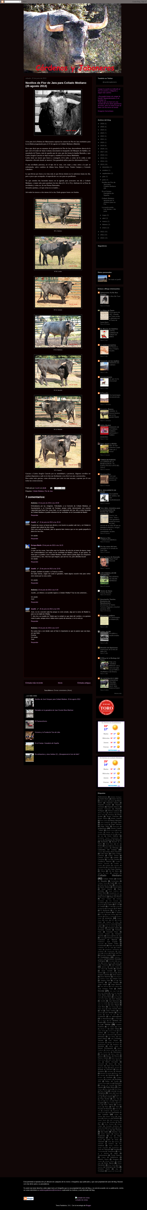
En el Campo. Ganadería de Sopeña (47, 743)
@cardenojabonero (110, 82)
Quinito (116, 1114)
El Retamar (107, 912)
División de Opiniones (109, 648)
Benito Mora (109, 844)
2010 (102, 238)
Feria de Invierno (110, 926)
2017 (102, 152)
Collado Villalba (108, 879)
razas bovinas (102, 1122)
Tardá (109, 1141)
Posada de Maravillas (105, 1109)
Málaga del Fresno (113, 1042)
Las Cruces (118, 1022)
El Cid (117, 904)
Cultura (119, 883)
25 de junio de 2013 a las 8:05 (50, 609)
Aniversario (116, 826)
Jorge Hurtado (113, 982)
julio (104, 176)
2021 (102, 139)
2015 (102, 158)
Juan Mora (101, 1007)
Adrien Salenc (104, 801)
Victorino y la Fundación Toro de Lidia (47, 732)
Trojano (103, 1157)
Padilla (112, 1091)
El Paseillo (104, 393)
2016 (102, 155)
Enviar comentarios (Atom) (63, 690)
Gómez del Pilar (116, 953)
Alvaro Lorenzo (116, 818)
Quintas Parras (110, 1116)
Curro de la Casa (106, 885)
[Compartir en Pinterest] (64, 488)
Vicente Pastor (109, 1161)
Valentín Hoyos (103, 1159)
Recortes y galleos (107, 615)
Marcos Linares (103, 1058)
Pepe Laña (109, 1101)
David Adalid (117, 887)
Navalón (102, 1075)
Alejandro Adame (112, 803)
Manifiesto (116, 1044)
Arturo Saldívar (112, 836)
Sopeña (100, 1139)
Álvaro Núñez (104, 820)
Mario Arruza (101, 1060)
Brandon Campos (103, 848)
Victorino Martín (104, 1169)
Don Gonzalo (113, 901)
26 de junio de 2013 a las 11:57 (48, 628)
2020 (102, 142)
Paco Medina (108, 1089)
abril (104, 218)
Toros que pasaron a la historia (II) (113, 478)
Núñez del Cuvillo (112, 1081)
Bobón (100, 846)
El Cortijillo (101, 906)
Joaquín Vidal (105, 980)
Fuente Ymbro (113, 943)
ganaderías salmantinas (112, 949)
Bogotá (107, 846)
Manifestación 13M (103, 1044)
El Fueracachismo (41, 721)
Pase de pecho (109, 1095)
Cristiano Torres (102, 883)
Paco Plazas (118, 1089)
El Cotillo (110, 906)
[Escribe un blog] (57, 488)
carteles (116, 857)
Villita (116, 1169)
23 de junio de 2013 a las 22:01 (50, 569)
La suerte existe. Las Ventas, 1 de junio (109, 209)
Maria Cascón (115, 1058)
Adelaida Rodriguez (116, 797)
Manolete (101, 1046)
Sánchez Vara (117, 1132)
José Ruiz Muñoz (103, 999)
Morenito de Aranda (105, 1073)
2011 (102, 235)
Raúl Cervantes (114, 1120)
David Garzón (107, 889)
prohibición (106, 1110)
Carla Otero (104, 853)
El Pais (115, 910)
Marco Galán (115, 1054)
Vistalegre (101, 1171)
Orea (110, 1083)
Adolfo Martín (104, 799)
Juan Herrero (114, 1003)
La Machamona (106, 1018)
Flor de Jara (49, 491)
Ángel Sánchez (116, 824)
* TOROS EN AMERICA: (108, 540)
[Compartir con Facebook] (62, 488)
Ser (111, 1135)
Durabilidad (101, 902)
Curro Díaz (118, 885)
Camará (100, 851)
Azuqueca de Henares (113, 840)
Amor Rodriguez (105, 822)
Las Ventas (105, 1024)
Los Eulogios (111, 1032)
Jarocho (119, 969)
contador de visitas (81, 1200)
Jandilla (110, 969)
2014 (102, 161)
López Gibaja (114, 1029)
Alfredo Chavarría (114, 812)
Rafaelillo (116, 1118)
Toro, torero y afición (108, 444)
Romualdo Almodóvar (112, 1126)
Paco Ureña (104, 1091)
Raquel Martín (102, 1120)
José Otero (107, 997)
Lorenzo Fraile (112, 1030)
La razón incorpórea (108, 345)
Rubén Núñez (111, 1128)
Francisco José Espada (107, 942)
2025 (102, 127)
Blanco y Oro (105, 538)
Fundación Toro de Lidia (105, 947)
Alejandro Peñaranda (104, 809)
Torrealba (116, 1149)
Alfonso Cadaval (113, 811)
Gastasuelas (110, 951)
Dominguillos (105, 474)
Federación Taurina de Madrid (106, 924)
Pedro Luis (118, 1097)
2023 (102, 133)
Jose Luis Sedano (103, 993)
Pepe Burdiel (104, 1099)
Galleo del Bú (105, 631)
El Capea (109, 904)
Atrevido (100, 840)
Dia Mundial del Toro (108, 895)
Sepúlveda (101, 1136)
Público (110, 1112)
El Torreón (118, 912)
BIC (118, 844)
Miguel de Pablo (102, 1067)
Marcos (100, 1056)
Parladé (100, 1095)
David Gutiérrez (114, 891)
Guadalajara (116, 722)
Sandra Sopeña (105, 1134)
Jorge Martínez (116, 984)
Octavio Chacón (102, 1083)
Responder (34, 515)
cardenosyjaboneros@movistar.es (50, 1190)
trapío (116, 1153)
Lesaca (119, 1026)
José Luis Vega (115, 993)
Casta (109, 859)
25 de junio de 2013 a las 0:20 (48, 590)
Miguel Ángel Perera (113, 1065)
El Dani (117, 906)
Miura (117, 1069)
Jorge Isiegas (102, 984)
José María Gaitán (104, 995)
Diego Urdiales (106, 898)
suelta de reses (112, 1140)
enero (104, 228)
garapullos (101, 951)
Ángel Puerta (104, 824)
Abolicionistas (102, 797)
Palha (118, 1091)
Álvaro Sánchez (116, 820)
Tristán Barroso (116, 1155)
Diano (117, 895)
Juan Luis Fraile (102, 1005)
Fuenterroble (102, 945)
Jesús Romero (117, 976)
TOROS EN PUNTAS (108, 460)
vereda (100, 1161)
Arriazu (119, 834)
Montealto (110, 1071)
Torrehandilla (101, 1151)
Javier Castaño (107, 971)
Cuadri (112, 883)
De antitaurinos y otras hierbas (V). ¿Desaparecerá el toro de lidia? (57, 754)
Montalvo (101, 1071)
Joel (114, 980)
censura (119, 867)
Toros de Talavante (104, 1149)
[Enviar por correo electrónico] (55, 488)
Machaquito (101, 1042)
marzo (104, 221)
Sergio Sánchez (114, 1137)
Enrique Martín (36, 545)
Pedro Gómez (107, 1097)
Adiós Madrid (105, 425)
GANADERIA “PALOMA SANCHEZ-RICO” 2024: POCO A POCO (114, 684)
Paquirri (117, 1093)
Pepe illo (100, 1101)
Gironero (105, 953)
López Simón (101, 1030)
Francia (102, 937)
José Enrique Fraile (105, 989)
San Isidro (104, 1132)
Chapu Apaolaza (116, 869)
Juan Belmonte (114, 1001)
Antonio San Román (112, 832)
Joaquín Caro (117, 978)
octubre (105, 170)
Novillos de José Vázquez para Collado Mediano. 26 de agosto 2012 (57, 699)
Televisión (100, 1143)
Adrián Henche (117, 799)
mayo (104, 215)
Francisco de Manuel (107, 940)
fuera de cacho (114, 945)
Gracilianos (118, 955)
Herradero (112, 961)
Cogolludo (116, 873)
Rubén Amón (101, 1128)
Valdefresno (114, 1157)
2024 (102, 130)
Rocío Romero (109, 1124)
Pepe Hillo (116, 1099)
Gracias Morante (105, 593)
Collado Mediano (38, 491)
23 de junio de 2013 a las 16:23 (52, 545)
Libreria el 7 (103, 1028)
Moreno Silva (118, 1073)
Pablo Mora (110, 1087)
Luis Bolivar (111, 1036)
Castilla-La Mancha (104, 861)
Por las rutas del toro (108, 546)
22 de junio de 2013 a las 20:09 (48, 503)
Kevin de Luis (111, 1014)
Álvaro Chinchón (113, 816)
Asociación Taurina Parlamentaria (108, 838)
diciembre (106, 167)
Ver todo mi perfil (114, 279)
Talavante (101, 1141)
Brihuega (115, 848)
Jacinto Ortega (114, 967)
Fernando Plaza (112, 932)
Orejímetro (118, 1083)
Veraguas (116, 1159)
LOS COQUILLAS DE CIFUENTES (108, 574)
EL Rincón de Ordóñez (109, 329)
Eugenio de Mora (112, 922)
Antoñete (100, 834)
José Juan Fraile (114, 991)
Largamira (109, 1022)
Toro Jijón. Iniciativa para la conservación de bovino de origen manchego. (110, 511)
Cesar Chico (103, 869)
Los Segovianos (109, 1034)
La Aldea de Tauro (107, 310)
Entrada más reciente (34, 683)
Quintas (100, 1116)
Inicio (60, 683)
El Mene (119, 908)
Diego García (102, 897)
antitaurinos (102, 828)
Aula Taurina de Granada (110, 557)
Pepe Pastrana (111, 1102)
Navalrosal (111, 1075)
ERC (113, 920)
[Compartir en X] (60, 488)
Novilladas (109, 1079)
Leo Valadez (110, 1026)
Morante (119, 1071)
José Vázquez (117, 999)
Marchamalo (104, 1054)
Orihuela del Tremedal (107, 1085)
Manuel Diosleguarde (105, 1048)
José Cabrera (115, 986)
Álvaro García (102, 818)
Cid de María (114, 871)
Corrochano (115, 881)
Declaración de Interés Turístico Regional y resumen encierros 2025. (110, 607)
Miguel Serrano (114, 1067)
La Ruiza (103, 1020)
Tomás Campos (114, 1145)
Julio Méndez (109, 1012)
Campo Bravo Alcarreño (113, 852)
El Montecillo (105, 910)
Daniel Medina (105, 887)
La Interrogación (115, 1016)
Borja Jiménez (115, 846)
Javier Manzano (110, 972)
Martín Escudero (112, 1062)
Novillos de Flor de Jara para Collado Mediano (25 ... (109, 185)
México (111, 1064)
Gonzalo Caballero (106, 955)
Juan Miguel (114, 1005)
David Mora (102, 893)
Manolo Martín (113, 1046)
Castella (116, 859)
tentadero (111, 1143)
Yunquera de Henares (113, 1171)
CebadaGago (101, 867)
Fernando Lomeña (104, 930)
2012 (102, 232)
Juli (101, 1011)
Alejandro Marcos (113, 807)
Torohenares (115, 1147)
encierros (108, 918)
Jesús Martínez (105, 976)
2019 (102, 145)
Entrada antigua (84, 683)
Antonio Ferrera (110, 830)
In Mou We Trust (114, 296)
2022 (102, 136)
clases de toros (103, 873)
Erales (106, 920)
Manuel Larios (110, 1050)
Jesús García (117, 975)
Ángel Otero (117, 822)
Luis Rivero (113, 1040)
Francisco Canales (113, 938)
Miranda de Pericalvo (105, 1069)
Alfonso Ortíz (102, 812)
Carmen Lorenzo (103, 857)
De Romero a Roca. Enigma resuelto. (114, 349)
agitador (112, 801)
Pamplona (101, 1093)
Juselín (33, 522)
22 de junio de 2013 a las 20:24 (50, 522)
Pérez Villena (108, 1105)
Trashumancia (102, 1155)
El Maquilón (110, 908)
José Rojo (116, 997)
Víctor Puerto (112, 1165)
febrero (105, 224)
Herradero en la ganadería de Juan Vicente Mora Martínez (54, 710)
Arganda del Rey (110, 834)
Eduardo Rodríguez (112, 902)
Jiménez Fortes (104, 978)
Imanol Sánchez (108, 963)
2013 (102, 164)
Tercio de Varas (106, 591)
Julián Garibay (111, 1011)
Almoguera (111, 814)
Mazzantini (101, 1064)
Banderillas (104, 842)
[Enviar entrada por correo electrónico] (51, 488)
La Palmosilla (118, 1018)
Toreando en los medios (109, 361)
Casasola (101, 859)
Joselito (103, 1001)
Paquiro (110, 1093)
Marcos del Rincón (112, 1056)
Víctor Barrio (108, 1163)
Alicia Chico (101, 814)
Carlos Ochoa (113, 855)
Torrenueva (111, 1151)
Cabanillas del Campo (107, 850)
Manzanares (117, 1052)
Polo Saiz (115, 1107)
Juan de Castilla (102, 1003)
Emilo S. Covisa (109, 916)
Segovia (116, 1134)
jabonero (104, 967)
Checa (103, 871)
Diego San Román (115, 897)
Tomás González (103, 1147)
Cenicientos (111, 867)
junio (104, 180)
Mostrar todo (118, 693)
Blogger (88, 1205)
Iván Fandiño (117, 965)
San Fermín (117, 1130)
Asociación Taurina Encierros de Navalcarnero (107, 601)
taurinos (116, 1141)
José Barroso (104, 986)
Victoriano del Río (112, 1167)
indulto (117, 963)
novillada (109, 1077)
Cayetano (116, 865)
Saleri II (119, 1128)
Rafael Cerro (107, 1118)
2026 (102, 123)
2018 (102, 149)
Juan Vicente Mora (115, 1009)
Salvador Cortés (105, 1130)
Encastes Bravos (106, 409)
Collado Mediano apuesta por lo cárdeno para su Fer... (109, 201)
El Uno (102, 914)
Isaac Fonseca (103, 965)
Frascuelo (100, 943)
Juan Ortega (112, 1007)
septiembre (106, 173)
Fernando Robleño (104, 934)
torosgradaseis (106, 377)
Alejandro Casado (104, 805)
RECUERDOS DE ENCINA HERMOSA (114, 579)
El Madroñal (101, 908)
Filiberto (109, 936)
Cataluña (107, 865)
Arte (102, 836)
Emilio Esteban (111, 914)
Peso (106, 1107)
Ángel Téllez (104, 826)
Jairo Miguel (101, 968)
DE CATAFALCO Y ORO (109, 678)
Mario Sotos (111, 1060)
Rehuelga (112, 1122)
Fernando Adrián (113, 928)
